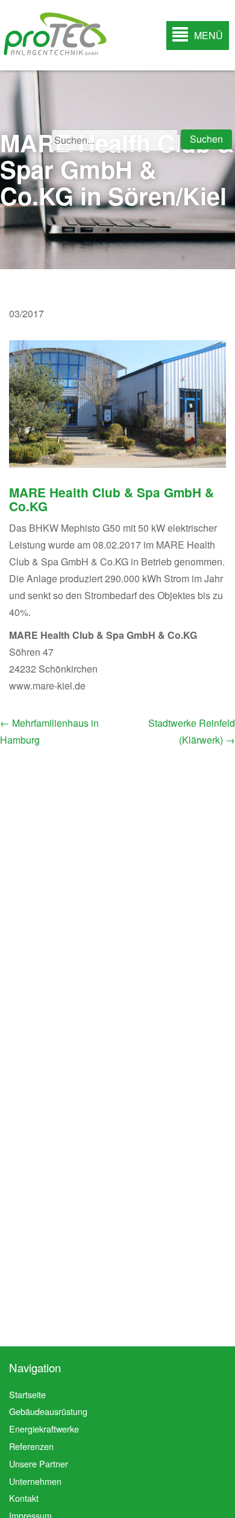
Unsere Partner (38, 1463)
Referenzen (31, 1446)
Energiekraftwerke (44, 1428)
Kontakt (24, 1498)
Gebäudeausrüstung (48, 1411)
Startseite (27, 1394)
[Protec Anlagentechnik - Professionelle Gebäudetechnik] (54, 33)
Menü (208, 35)
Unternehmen (35, 1481)
